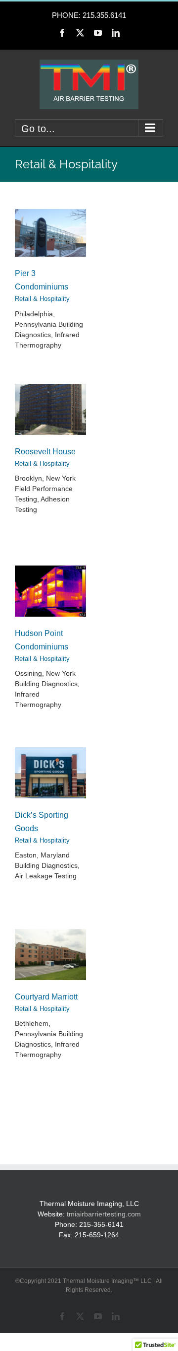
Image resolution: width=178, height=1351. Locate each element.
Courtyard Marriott (46, 997)
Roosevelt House (45, 451)
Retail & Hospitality (42, 298)
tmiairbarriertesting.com (104, 1214)
